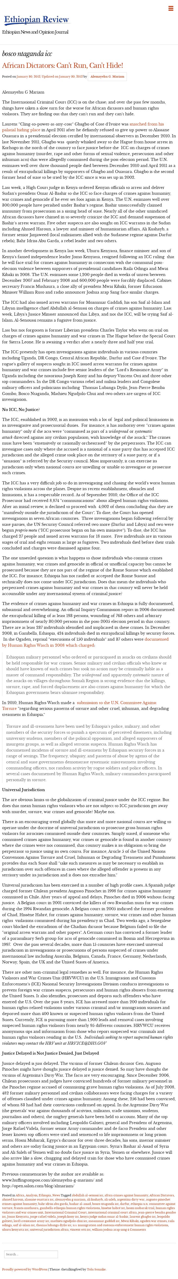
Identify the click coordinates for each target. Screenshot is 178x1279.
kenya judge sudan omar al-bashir (104, 1216)
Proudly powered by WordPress (24, 1269)
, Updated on (50, 76)
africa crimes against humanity (126, 1195)
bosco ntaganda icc (105, 1204)
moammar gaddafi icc (104, 1221)
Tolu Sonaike (96, 1269)
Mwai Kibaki (130, 1221)
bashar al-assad (80, 1204)
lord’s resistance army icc (31, 1221)
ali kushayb (95, 1199)
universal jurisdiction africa (49, 1229)
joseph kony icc (68, 1216)
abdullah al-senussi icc (87, 1195)
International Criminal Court (66, 1212)
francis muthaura (26, 1208)
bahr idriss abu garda (53, 1204)
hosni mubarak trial (140, 1208)
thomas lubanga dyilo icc (53, 1225)
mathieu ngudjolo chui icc (69, 1221)
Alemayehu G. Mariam (107, 76)
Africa (20, 1195)
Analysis (31, 1195)
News (56, 1195)
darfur (124, 1204)
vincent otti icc (80, 1229)
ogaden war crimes (153, 1221)
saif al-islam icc (24, 1225)
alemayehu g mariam (70, 1199)
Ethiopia (45, 1195)
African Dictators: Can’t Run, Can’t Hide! (62, 65)
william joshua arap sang (109, 1229)
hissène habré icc (113, 1208)
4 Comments (136, 1229)
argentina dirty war (131, 1199)
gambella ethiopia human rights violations (70, 1208)
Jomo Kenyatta (18, 1216)
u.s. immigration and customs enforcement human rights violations (120, 1225)
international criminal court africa (112, 1212)
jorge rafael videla (43, 1216)
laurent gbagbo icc (143, 1216)
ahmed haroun (12, 1199)
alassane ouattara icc (39, 1199)
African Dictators (161, 1195)
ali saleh (110, 1199)
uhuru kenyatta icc (15, 1229)
